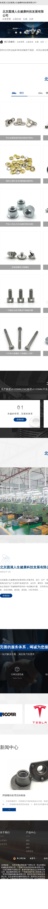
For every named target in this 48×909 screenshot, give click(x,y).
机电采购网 (40, 906)
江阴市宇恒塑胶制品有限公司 (23, 893)
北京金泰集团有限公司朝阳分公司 (19, 902)
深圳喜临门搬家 (26, 904)
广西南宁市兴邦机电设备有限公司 (30, 867)
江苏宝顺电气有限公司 (11, 870)
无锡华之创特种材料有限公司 (23, 906)
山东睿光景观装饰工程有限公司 (22, 881)
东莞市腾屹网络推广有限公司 (23, 865)
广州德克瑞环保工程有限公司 (33, 872)
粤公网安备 (21, 858)
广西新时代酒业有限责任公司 (21, 879)
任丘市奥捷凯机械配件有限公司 (27, 883)
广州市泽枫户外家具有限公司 (19, 888)
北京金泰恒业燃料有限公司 (18, 876)
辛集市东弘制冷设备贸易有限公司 (26, 897)
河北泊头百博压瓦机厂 (20, 890)
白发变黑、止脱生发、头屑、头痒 (30, 42)
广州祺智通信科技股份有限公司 (24, 895)
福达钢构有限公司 (13, 872)
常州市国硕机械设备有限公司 (14, 874)
